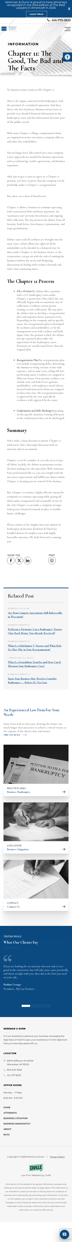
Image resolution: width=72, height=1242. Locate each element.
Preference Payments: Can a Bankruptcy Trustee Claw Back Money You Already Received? (35, 631)
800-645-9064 (14, 1069)
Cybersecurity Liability (21, 658)
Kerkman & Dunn (43, 529)
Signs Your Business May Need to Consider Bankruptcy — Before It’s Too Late (32, 680)
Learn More (36, 14)
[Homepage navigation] (9, 29)
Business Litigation (18, 609)
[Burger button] (68, 29)
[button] (67, 57)
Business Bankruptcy (19, 625)
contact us (20, 524)
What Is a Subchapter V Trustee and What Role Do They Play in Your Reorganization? (35, 647)
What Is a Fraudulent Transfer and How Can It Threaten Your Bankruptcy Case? (34, 664)
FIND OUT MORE (11, 735)
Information (23, 44)
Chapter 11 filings (28, 133)
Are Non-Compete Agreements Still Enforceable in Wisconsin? (35, 614)
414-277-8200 (14, 1075)
